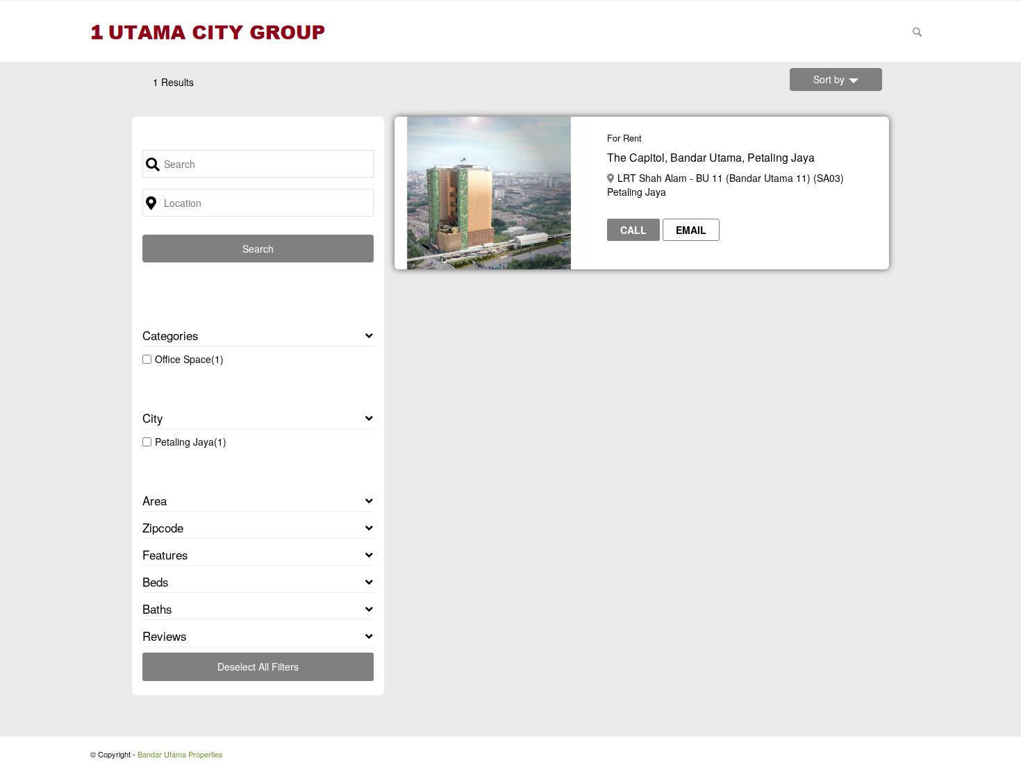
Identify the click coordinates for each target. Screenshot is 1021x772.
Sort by (829, 79)
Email (691, 230)
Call (633, 230)
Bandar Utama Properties (180, 754)
